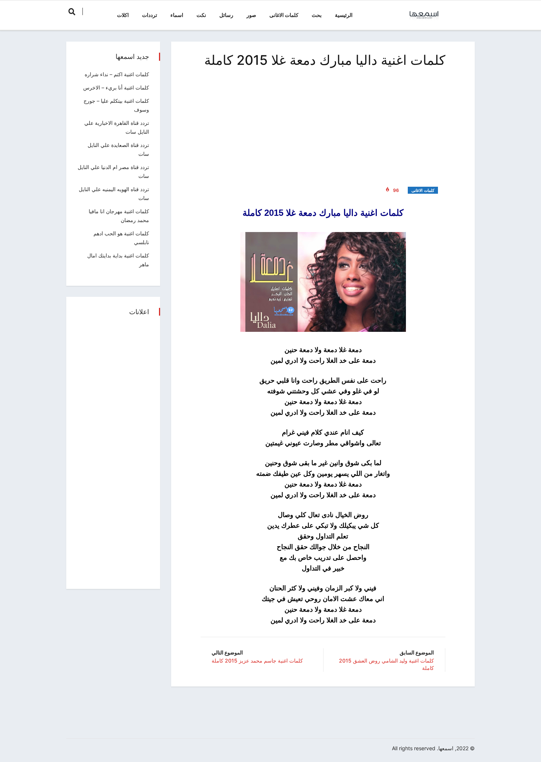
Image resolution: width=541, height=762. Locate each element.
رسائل (226, 15)
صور (251, 15)
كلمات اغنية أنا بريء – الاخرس (116, 87)
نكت (201, 15)
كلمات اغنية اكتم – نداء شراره (117, 74)
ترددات (149, 15)
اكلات (123, 15)
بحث (317, 15)
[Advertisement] (323, 125)
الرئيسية (344, 15)
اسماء (176, 15)
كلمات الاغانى (283, 15)
